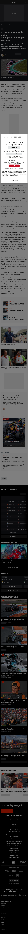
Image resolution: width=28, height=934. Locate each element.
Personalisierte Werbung (14, 153)
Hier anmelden (20, 168)
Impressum (14, 178)
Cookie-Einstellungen (14, 182)
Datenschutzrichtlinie (14, 180)
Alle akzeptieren (14, 147)
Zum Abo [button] (14, 165)
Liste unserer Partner (6, 176)
